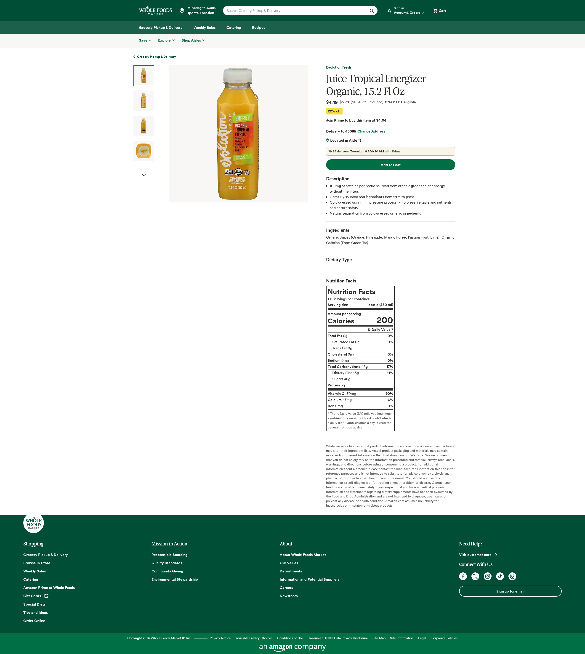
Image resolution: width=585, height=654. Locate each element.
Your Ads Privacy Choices (253, 638)
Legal (422, 638)
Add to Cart (390, 164)
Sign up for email (510, 591)
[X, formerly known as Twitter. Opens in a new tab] (475, 576)
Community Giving (167, 571)
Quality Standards (167, 562)
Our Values (289, 562)
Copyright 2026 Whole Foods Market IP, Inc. (159, 638)
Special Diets (34, 604)
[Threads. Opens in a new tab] (512, 576)
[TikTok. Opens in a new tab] (500, 576)
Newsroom (289, 595)
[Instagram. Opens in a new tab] (488, 576)
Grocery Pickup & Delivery (45, 554)
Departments (291, 571)
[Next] (226, 133)
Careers (286, 587)
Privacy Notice (220, 638)
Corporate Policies (444, 638)
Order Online (34, 620)
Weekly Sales (34, 571)
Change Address (371, 131)
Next (143, 175)
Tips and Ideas (35, 612)
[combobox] (293, 10)
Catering (30, 579)
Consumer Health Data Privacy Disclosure (338, 638)
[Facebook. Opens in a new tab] (463, 576)
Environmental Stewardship (175, 579)
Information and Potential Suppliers (309, 579)
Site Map (379, 638)
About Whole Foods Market (303, 554)
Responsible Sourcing (170, 554)
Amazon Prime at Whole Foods (49, 587)
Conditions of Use (290, 638)
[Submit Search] (372, 10)
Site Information (402, 638)
